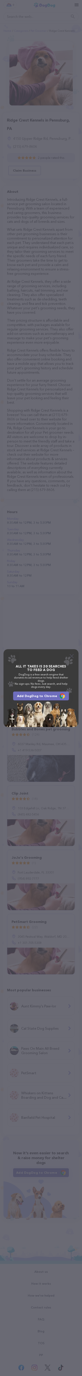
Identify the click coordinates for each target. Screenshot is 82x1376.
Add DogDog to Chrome (37, 696)
